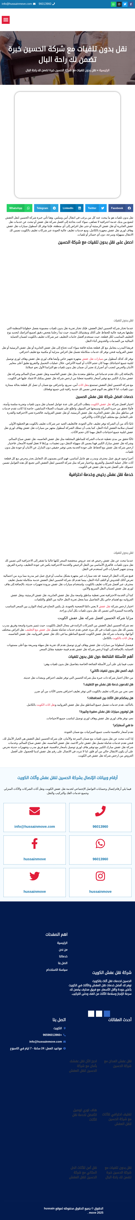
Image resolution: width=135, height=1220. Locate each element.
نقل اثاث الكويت (45, 704)
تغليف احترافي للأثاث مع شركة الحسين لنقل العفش (116, 1119)
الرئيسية (104, 70)
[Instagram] (119, 4)
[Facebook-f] (130, 4)
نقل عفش (104, 606)
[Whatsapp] (113, 4)
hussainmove (35, 859)
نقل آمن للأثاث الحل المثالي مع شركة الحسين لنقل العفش (83, 1172)
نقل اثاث (83, 384)
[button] (6, 20)
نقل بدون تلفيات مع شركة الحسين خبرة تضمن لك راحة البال (118, 1172)
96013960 (100, 826)
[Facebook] (107, 1014)
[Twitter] (125, 4)
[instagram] (91, 1014)
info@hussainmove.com (34, 826)
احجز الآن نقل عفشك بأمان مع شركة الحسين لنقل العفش (83, 1065)
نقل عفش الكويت (101, 404)
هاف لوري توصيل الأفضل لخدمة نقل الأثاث (84, 1114)
